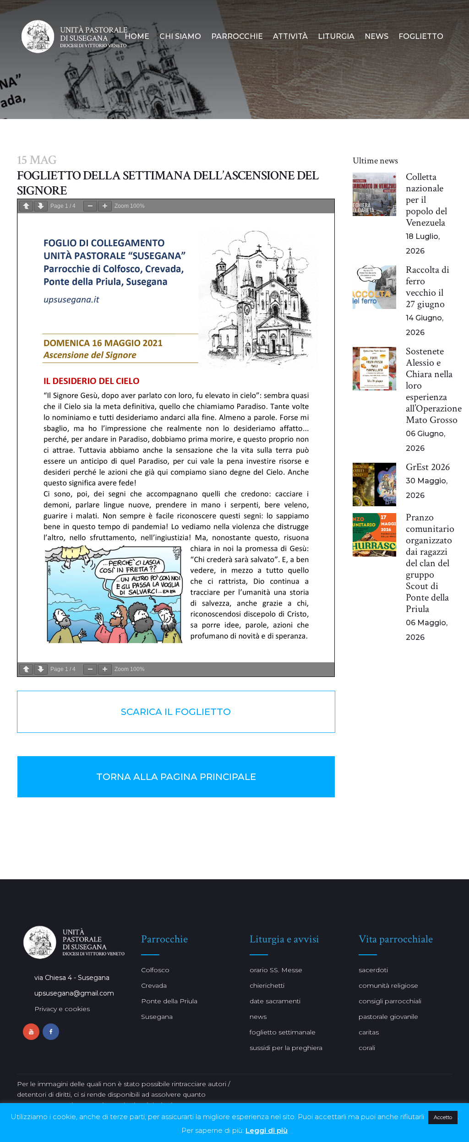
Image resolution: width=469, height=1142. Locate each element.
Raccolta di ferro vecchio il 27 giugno (427, 287)
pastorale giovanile (388, 1016)
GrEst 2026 (428, 467)
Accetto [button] (443, 1117)
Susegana (157, 1016)
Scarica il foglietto (176, 711)
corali (367, 1048)
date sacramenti (275, 1001)
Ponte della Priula (169, 1001)
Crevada (154, 985)
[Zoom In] (105, 206)
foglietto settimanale (283, 1032)
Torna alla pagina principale (176, 776)
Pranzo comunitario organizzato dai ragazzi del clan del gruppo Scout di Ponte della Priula (430, 563)
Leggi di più (266, 1130)
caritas (369, 1032)
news (258, 1016)
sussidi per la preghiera (286, 1048)
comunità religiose (388, 985)
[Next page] (41, 206)
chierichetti (267, 985)
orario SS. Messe (276, 970)
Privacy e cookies (62, 1009)
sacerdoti (373, 970)
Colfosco (155, 970)
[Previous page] (26, 206)
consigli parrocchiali (390, 1001)
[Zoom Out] (90, 206)
